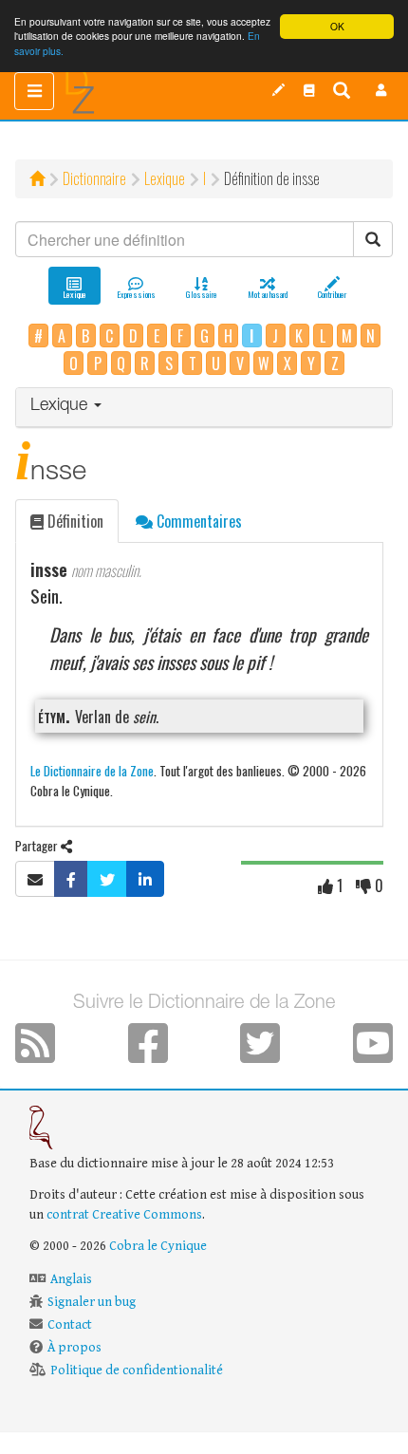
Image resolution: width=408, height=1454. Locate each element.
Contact (69, 1325)
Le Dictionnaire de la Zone (92, 770)
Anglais (71, 1279)
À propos (74, 1347)
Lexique (164, 178)
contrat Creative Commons (124, 1214)
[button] (381, 90)
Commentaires (197, 521)
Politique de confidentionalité (136, 1370)
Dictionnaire (94, 178)
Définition (73, 521)
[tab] (204, 407)
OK (337, 26)
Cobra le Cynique (158, 1246)
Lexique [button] (61, 406)
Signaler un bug (91, 1302)
